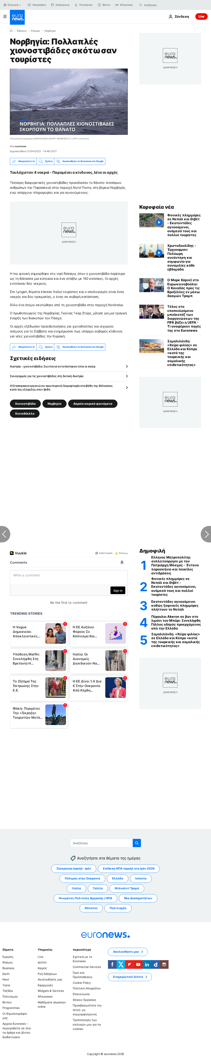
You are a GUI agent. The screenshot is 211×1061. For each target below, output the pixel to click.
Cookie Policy (82, 982)
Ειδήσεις (22, 31)
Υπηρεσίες (45, 949)
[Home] (11, 30)
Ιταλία (76, 888)
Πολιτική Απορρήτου (87, 988)
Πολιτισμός (118, 908)
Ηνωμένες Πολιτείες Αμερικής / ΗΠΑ (85, 898)
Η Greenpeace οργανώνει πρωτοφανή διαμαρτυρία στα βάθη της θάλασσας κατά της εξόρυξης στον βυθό (61, 387)
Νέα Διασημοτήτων (138, 898)
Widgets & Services (51, 991)
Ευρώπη (7, 956)
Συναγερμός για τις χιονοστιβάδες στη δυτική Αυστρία (46, 376)
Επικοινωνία (81, 994)
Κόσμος (35, 31)
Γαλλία (98, 888)
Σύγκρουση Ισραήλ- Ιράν (73, 868)
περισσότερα (82, 949)
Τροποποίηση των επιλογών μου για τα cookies (87, 1024)
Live (201, 16)
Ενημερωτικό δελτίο (128, 977)
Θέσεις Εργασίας (84, 1000)
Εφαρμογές (45, 985)
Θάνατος (91, 908)
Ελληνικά (13, 4)
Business (8, 968)
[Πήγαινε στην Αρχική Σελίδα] (17, 17)
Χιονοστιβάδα (25, 403)
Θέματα (7, 949)
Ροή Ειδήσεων (47, 974)
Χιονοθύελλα (24, 413)
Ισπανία (141, 878)
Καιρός (42, 968)
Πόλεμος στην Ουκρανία (82, 878)
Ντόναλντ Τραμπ (127, 888)
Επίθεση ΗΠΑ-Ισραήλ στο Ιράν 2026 (129, 868)
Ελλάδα (117, 878)
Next (5, 979)
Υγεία (6, 985)
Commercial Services (87, 967)
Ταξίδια (7, 991)
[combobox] (161, 5)
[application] (69, 102)
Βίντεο (7, 1002)
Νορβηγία (50, 31)
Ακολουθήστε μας (50, 979)
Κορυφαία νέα (156, 207)
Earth (5, 974)
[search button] (140, 5)
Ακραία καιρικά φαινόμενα (92, 403)
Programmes (11, 1008)
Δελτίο (42, 962)
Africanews (45, 996)
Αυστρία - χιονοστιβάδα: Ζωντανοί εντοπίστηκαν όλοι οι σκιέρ (52, 366)
